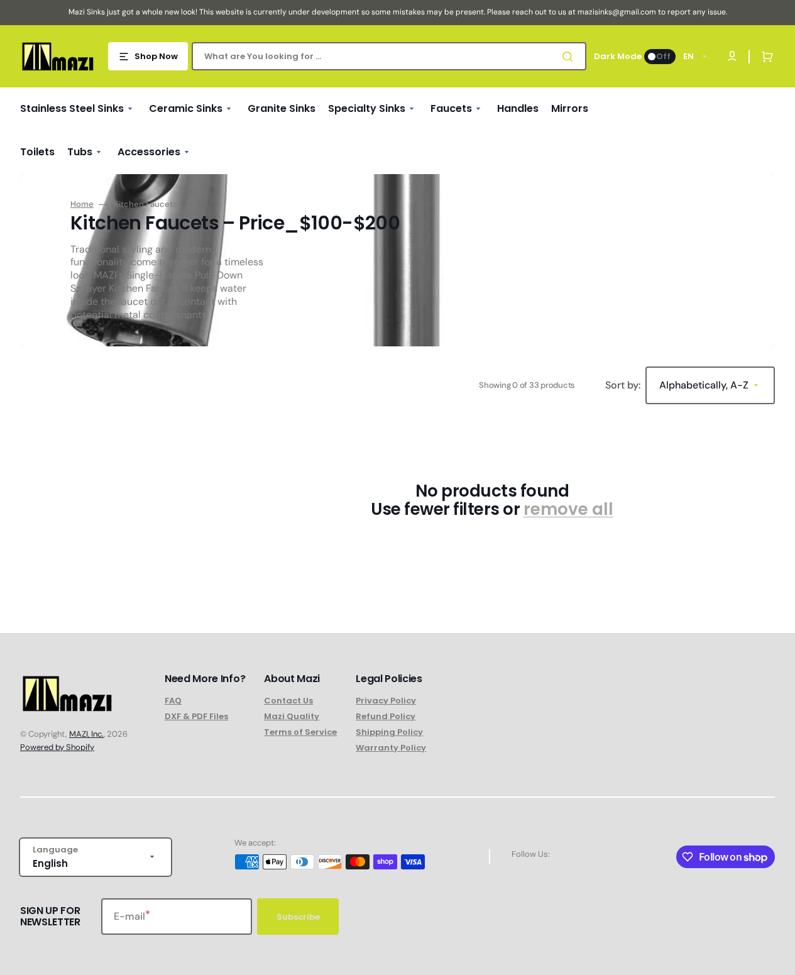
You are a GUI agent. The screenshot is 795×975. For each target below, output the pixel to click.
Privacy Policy (386, 701)
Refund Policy (385, 716)
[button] (764, 56)
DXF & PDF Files (196, 716)
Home (82, 204)
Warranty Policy (391, 748)
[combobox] (389, 56)
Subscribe (298, 917)
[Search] (570, 56)
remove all (568, 509)
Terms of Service (300, 732)
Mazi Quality (291, 716)
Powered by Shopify (57, 747)
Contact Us (288, 701)
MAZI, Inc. (86, 734)
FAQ (173, 701)
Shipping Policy (389, 732)
